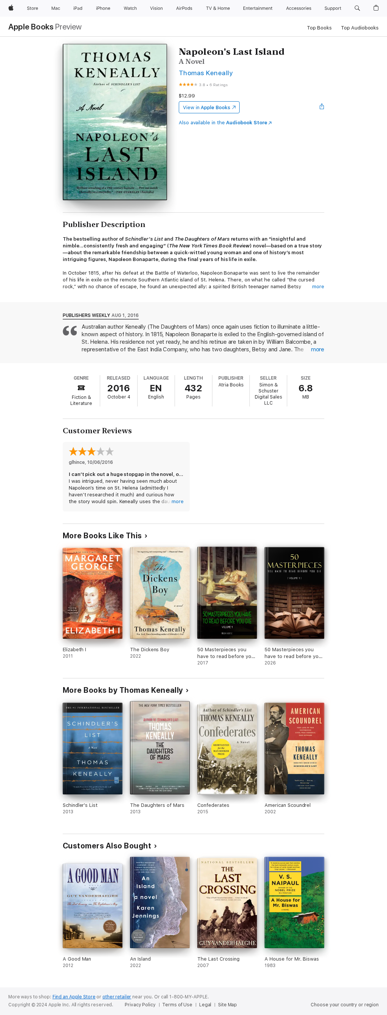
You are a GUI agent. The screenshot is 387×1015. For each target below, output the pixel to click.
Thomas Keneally (206, 73)
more (318, 286)
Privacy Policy (140, 1004)
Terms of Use (177, 1004)
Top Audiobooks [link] (360, 28)
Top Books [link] (319, 28)
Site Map (227, 1004)
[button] (357, 8)
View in (206, 107)
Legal (205, 1004)
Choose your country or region (345, 1004)
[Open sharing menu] (322, 107)
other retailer (116, 997)
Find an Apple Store (74, 997)
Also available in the (223, 122)
